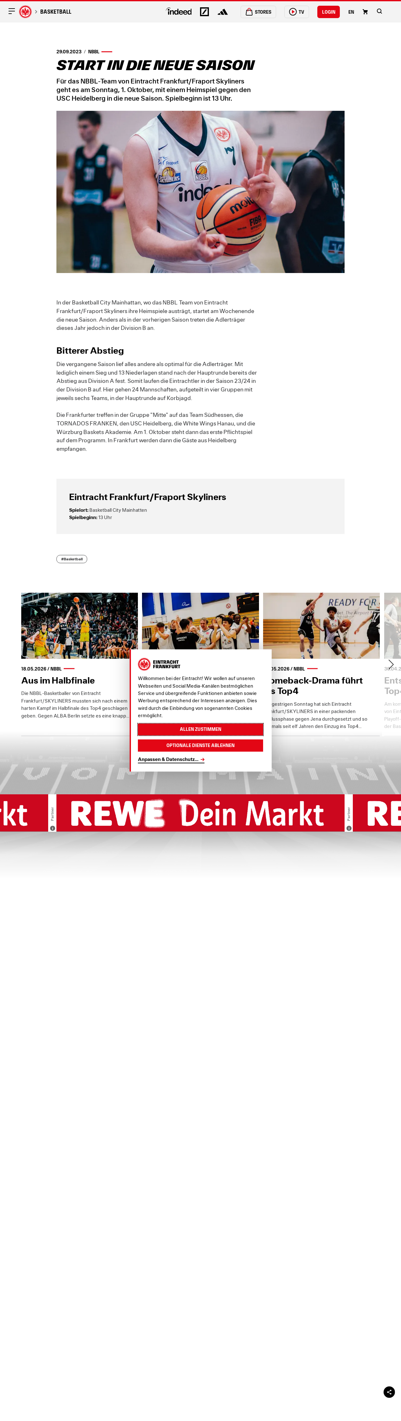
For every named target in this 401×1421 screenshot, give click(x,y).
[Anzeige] (52, 828)
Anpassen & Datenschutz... (168, 759)
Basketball (55, 11)
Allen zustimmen (200, 729)
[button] (379, 11)
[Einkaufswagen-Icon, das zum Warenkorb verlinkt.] (365, 11)
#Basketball (72, 559)
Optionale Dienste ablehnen (200, 745)
